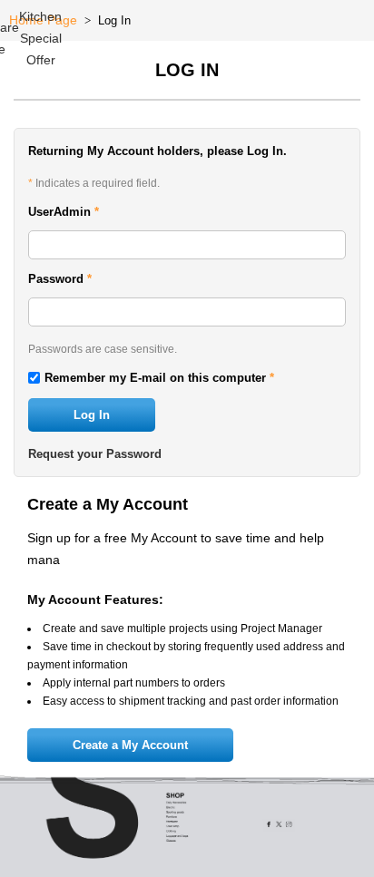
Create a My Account (130, 745)
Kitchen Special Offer (40, 38)
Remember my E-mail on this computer (159, 378)
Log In (92, 415)
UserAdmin (63, 212)
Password (60, 279)
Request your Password (95, 454)
